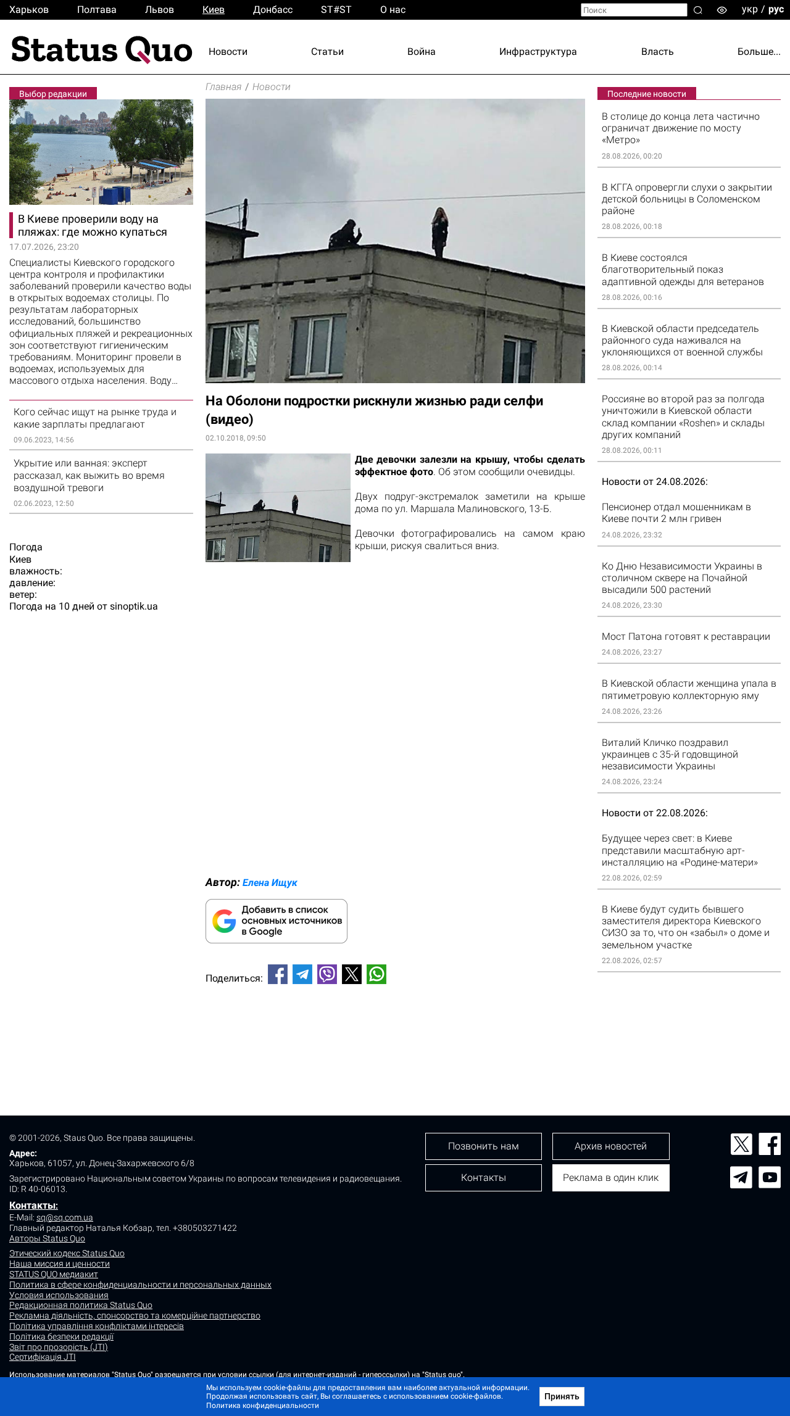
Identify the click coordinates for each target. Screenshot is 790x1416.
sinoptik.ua (134, 606)
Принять (562, 1396)
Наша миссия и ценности (59, 1264)
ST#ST (336, 9)
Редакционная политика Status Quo (80, 1305)
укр (750, 9)
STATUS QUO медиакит (53, 1274)
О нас (392, 9)
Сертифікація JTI (42, 1357)
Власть (657, 51)
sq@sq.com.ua (64, 1217)
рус (776, 9)
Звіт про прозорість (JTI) (58, 1347)
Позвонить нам (483, 1146)
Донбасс (273, 9)
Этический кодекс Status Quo (67, 1253)
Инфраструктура (538, 51)
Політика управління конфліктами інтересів (96, 1326)
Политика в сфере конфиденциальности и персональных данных (140, 1285)
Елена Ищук (270, 882)
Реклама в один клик (611, 1177)
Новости (228, 51)
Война (421, 51)
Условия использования (59, 1295)
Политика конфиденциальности (262, 1405)
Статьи (327, 51)
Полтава (97, 9)
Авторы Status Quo (47, 1238)
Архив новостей (611, 1146)
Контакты (32, 1205)
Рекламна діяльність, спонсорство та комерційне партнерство (134, 1315)
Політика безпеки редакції (61, 1336)
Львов (159, 9)
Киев (213, 9)
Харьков (29, 9)
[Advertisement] (395, 1035)
